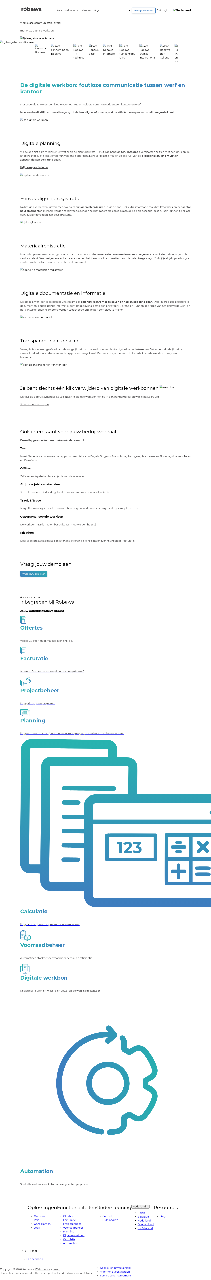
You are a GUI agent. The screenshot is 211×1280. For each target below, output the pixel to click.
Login (165, 10)
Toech (56, 1269)
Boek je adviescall (143, 10)
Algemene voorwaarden (115, 1271)
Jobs (37, 1227)
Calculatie (69, 1239)
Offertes (68, 1216)
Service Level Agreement (115, 1275)
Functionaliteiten (66, 10)
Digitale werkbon (73, 1235)
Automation (70, 1243)
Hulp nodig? (110, 1220)
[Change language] (182, 9)
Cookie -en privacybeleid (115, 1267)
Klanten (86, 10)
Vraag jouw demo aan (33, 574)
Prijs (96, 10)
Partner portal (35, 1259)
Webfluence (42, 1269)
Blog (163, 1216)
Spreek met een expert (34, 404)
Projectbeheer (72, 1223)
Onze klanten (42, 1223)
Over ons (39, 1216)
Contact (107, 1216)
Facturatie (69, 1220)
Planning (68, 1231)
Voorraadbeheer (73, 1227)
